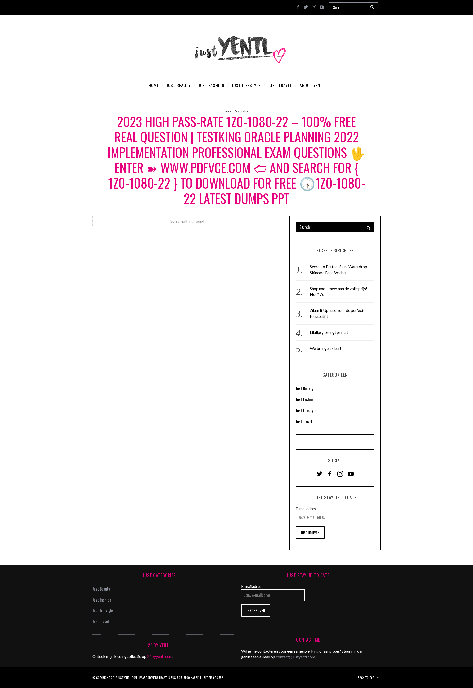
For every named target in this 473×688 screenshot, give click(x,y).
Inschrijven (310, 532)
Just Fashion (305, 399)
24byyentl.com (159, 656)
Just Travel (304, 422)
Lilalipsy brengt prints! (329, 332)
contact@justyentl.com (295, 656)
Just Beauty (304, 388)
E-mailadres (306, 508)
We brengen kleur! (325, 348)
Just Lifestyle (306, 410)
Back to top (366, 677)
